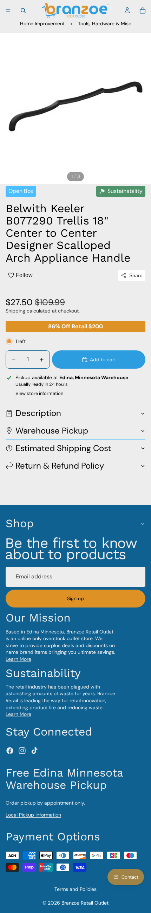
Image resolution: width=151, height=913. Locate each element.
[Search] (23, 10)
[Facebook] (10, 750)
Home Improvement (42, 23)
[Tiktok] (34, 750)
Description (38, 413)
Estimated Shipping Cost (63, 448)
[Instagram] (22, 750)
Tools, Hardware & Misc (104, 23)
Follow (24, 275)
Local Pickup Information (33, 815)
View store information (39, 393)
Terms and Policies (75, 889)
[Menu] (8, 10)
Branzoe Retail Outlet (85, 903)
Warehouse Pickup (51, 430)
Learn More (18, 659)
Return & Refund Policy (59, 465)
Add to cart (103, 359)
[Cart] (142, 10)
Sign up (75, 598)
